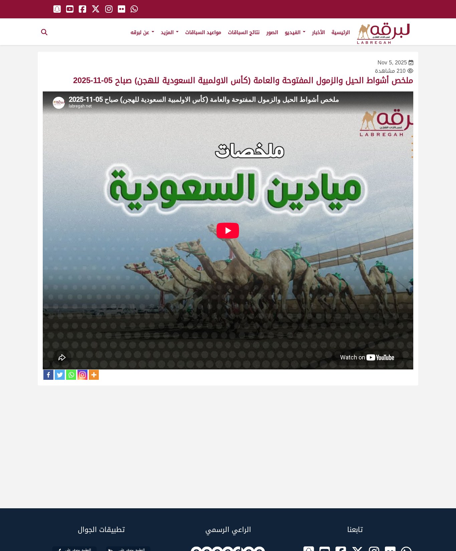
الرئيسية (340, 32)
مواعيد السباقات (203, 32)
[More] (94, 375)
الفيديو (293, 32)
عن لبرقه (141, 32)
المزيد (168, 32)
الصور (272, 32)
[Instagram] (82, 375)
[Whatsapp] (71, 375)
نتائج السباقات (244, 32)
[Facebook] (48, 375)
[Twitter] (60, 375)
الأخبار (318, 32)
